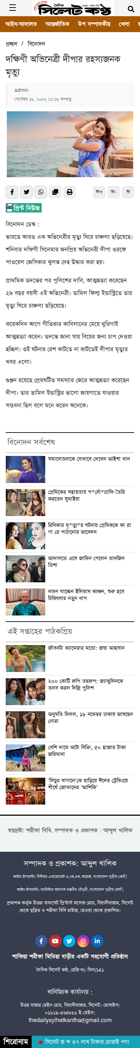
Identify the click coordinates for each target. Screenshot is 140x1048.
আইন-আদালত (21, 24)
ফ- (113, 191)
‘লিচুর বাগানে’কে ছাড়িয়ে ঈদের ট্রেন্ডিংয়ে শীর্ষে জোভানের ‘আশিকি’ (88, 784)
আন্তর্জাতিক (57, 24)
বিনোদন (36, 44)
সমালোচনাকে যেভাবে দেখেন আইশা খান (89, 459)
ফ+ (99, 191)
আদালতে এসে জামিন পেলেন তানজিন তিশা (86, 562)
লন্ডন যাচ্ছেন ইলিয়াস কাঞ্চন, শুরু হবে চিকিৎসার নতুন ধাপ (86, 595)
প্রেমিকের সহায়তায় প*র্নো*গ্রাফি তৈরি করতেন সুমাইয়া (86, 495)
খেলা (124, 24)
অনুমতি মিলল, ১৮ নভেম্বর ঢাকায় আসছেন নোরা (90, 718)
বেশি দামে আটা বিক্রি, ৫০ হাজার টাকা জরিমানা (87, 751)
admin (21, 90)
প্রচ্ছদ (11, 44)
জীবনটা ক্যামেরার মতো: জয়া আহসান (86, 648)
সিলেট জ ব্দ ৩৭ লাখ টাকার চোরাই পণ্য (84, 1042)
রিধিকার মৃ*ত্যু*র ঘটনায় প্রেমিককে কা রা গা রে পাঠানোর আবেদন (89, 529)
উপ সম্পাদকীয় (94, 24)
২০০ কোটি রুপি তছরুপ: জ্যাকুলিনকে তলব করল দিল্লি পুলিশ (85, 684)
